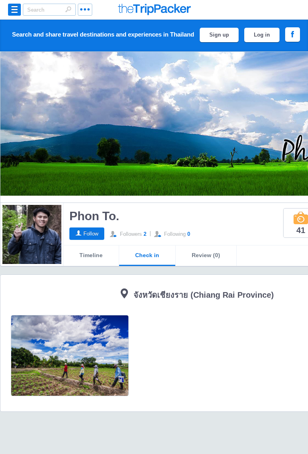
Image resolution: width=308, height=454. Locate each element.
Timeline (91, 255)
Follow (90, 234)
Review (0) (206, 255)
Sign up (219, 35)
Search (68, 9)
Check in (147, 255)
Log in (262, 35)
